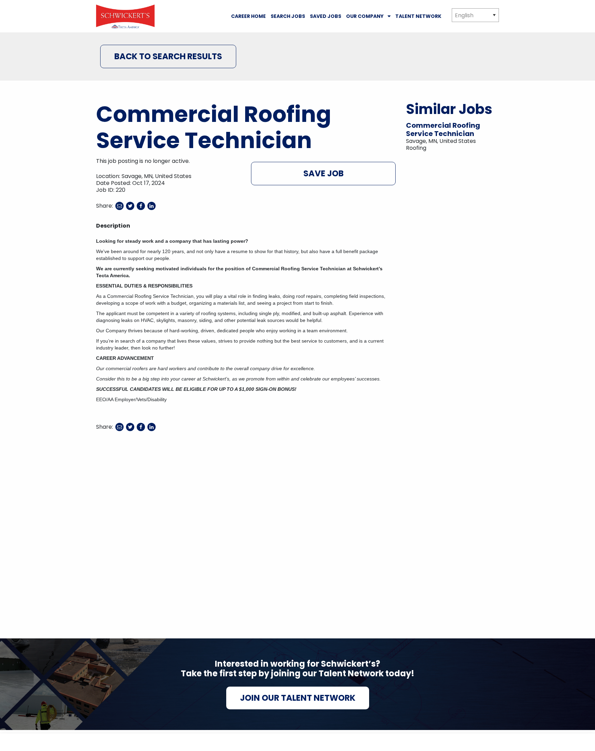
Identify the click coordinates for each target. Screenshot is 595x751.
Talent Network (418, 16)
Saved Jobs (325, 16)
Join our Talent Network (297, 697)
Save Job (323, 173)
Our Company (365, 16)
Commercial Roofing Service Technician (443, 129)
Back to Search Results (168, 56)
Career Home (248, 16)
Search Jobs (288, 16)
